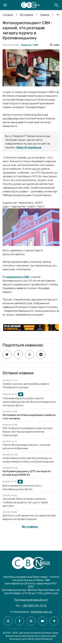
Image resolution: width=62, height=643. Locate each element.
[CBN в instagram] (8, 621)
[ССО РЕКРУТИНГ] (31, 327)
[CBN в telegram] (53, 621)
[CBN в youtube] (42, 621)
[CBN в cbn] (31, 621)
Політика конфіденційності (31, 599)
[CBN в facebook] (19, 621)
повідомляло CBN (17, 277)
